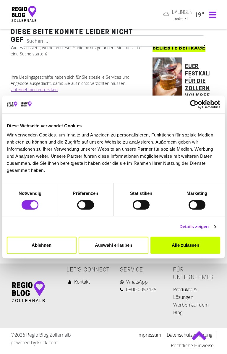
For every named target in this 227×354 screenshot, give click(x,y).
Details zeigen (194, 226)
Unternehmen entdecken (34, 89)
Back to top (199, 338)
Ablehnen (41, 245)
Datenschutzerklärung (190, 335)
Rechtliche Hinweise (192, 345)
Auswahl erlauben (113, 245)
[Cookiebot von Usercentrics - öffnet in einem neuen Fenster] (194, 104)
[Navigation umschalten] (211, 14)
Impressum (149, 335)
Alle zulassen (185, 245)
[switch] (85, 205)
